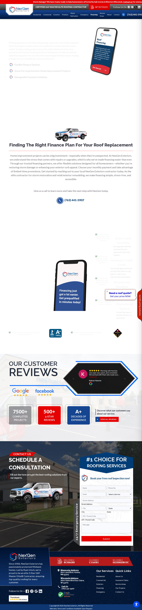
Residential (37, 15)
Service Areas (102, 14)
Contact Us (119, 592)
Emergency (84, 15)
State (109, 512)
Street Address (86, 504)
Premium (65, 15)
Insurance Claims (121, 580)
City (83, 512)
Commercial (47, 15)
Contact (117, 15)
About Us (119, 576)
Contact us (106, 2)
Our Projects (120, 588)
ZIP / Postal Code (88, 520)
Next (124, 378)
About (109, 15)
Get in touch (101, 7)
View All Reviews (108, 419)
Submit (106, 538)
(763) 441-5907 (71, 200)
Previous (73, 378)
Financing (94, 15)
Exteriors (56, 15)
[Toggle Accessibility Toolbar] (136, 604)
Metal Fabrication (74, 14)
